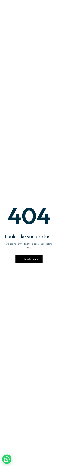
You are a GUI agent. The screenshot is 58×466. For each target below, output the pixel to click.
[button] (6, 459)
